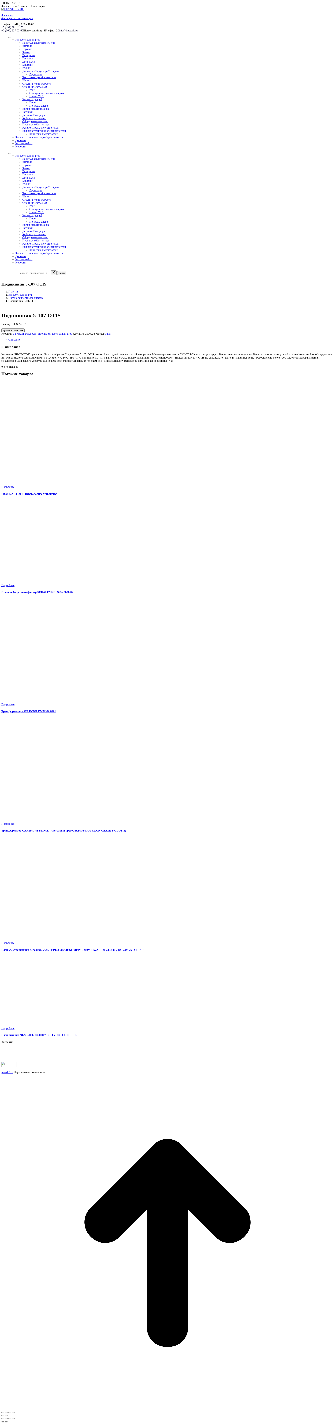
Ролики (26, 67)
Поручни (27, 58)
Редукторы (35, 74)
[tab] (171, 339)
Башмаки (27, 64)
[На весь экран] (9, 1412)
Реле (32, 89)
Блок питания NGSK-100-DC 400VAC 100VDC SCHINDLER (39, 1034)
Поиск (62, 273)
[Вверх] (167, 1408)
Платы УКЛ (36, 96)
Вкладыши (28, 55)
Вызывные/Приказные (35, 108)
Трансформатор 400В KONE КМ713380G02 (28, 711)
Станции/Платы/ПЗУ (35, 86)
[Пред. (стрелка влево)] (2, 1415)
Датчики (27, 111)
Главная (13, 291)
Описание (14, 339)
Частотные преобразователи (39, 77)
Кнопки (27, 45)
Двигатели (28, 61)
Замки (26, 52)
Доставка (20, 140)
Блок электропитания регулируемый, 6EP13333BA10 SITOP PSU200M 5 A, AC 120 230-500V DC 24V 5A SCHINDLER (75, 949)
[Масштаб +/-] (13, 1412)
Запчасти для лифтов (27, 39)
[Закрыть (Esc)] (2, 1412)
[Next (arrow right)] (6, 1421)
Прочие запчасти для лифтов (25, 297)
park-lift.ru (7, 1072)
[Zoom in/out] (13, 1418)
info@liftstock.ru (68, 30)
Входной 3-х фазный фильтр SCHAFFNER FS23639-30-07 (37, 592)
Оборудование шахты (35, 121)
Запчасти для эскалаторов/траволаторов (39, 137)
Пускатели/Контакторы (36, 124)
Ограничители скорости (36, 83)
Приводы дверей (39, 105)
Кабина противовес (34, 118)
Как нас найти (23, 143)
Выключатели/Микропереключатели (44, 130)
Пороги (33, 102)
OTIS (108, 333)
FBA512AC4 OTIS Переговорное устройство (29, 493)
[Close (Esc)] (2, 1418)
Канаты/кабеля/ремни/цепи (38, 42)
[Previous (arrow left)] (2, 1421)
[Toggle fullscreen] (9, 1418)
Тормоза (27, 49)
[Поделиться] (6, 1412)
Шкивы (26, 80)
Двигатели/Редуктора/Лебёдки (40, 71)
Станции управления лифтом (46, 93)
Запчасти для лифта (20, 294)
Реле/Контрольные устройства (40, 127)
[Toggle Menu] (9, 37)
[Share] (6, 1418)
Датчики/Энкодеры (33, 115)
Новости (20, 146)
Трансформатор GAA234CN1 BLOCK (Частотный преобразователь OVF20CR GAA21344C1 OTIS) (63, 830)
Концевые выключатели (43, 133)
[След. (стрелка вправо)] (6, 1415)
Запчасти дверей (32, 99)
